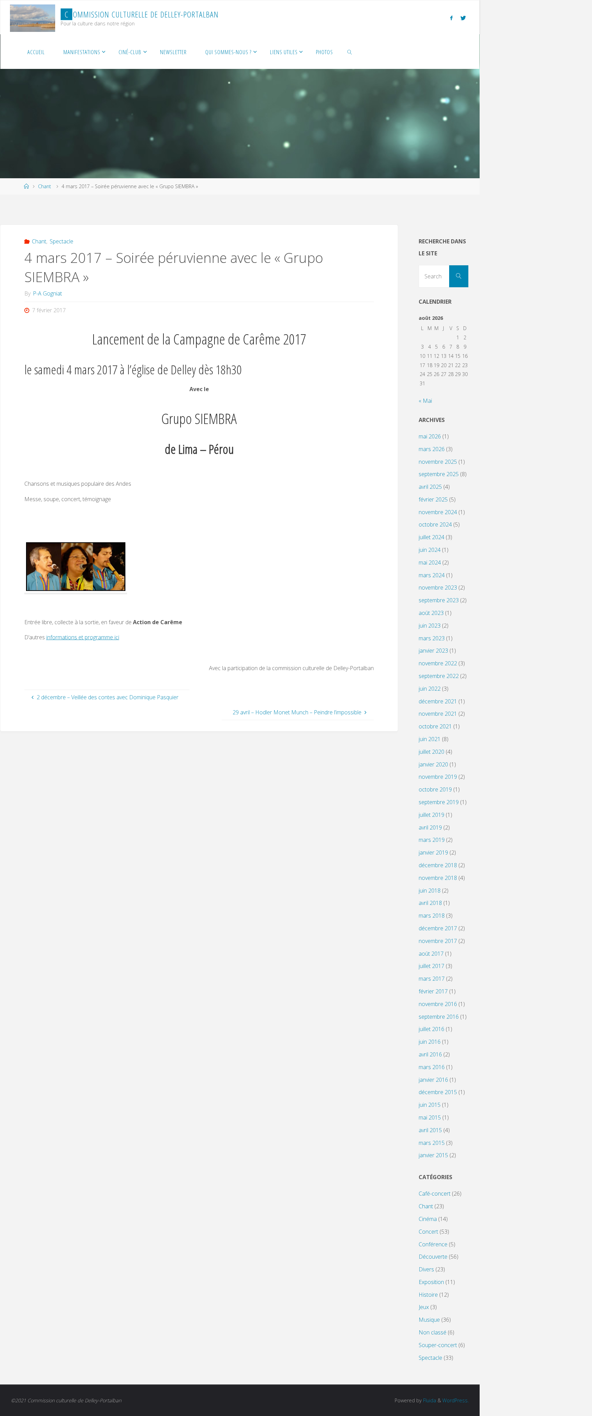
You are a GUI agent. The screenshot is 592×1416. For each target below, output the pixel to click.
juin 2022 (430, 688)
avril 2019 (430, 827)
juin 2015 (430, 1105)
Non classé (432, 1332)
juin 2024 (430, 550)
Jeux (424, 1307)
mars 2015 (432, 1143)
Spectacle (61, 241)
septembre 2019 (439, 802)
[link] (349, 52)
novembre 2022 (438, 663)
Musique (429, 1319)
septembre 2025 (439, 474)
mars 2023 (432, 638)
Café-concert (435, 1193)
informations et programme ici (82, 637)
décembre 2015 (438, 1092)
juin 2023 (430, 625)
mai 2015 (430, 1117)
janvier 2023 (433, 650)
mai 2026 (430, 436)
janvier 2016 (433, 1080)
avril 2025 (430, 487)
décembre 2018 (438, 865)
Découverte (433, 1256)
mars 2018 (432, 915)
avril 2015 (430, 1130)
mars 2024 (432, 575)
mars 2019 (432, 840)
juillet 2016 (431, 1029)
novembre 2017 (438, 941)
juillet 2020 (431, 751)
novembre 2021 (438, 713)
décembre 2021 (438, 701)
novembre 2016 (438, 1004)
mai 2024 (430, 562)
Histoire (428, 1294)
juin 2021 (430, 739)
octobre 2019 (435, 789)
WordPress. (455, 1400)
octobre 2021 (435, 726)
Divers (426, 1269)
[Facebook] (451, 17)
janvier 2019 (433, 852)
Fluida (429, 1400)
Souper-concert (438, 1345)
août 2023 (431, 613)
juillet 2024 (431, 537)
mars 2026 (432, 449)
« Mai (425, 400)
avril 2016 (430, 1054)
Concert (428, 1231)
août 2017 (431, 953)
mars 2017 (432, 978)
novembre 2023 (438, 587)
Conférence (433, 1244)
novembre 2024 (438, 512)
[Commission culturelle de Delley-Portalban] (32, 17)
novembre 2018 (438, 878)
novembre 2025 (438, 461)
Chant (44, 186)
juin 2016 (430, 1041)
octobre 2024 (435, 524)
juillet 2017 (431, 966)
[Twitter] (463, 17)
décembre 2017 (438, 928)
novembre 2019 (438, 776)
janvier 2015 (433, 1155)
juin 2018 (430, 890)
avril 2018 (430, 903)
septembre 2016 (439, 1016)
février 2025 (433, 499)
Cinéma (428, 1219)
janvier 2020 (433, 764)
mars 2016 (432, 1067)
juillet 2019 (431, 815)
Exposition (431, 1282)
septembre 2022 (439, 676)
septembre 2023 (439, 600)
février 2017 (433, 991)
